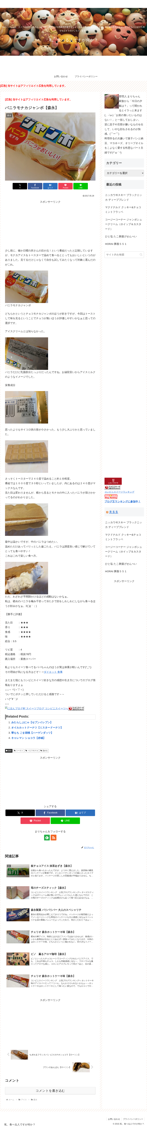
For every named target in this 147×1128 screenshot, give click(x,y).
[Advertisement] (50, 224)
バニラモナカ (33, 751)
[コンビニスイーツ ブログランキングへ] (76, 708)
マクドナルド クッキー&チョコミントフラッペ (123, 209)
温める (45, 751)
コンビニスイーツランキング (119, 492)
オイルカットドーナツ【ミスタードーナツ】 (37, 727)
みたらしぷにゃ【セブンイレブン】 (32, 722)
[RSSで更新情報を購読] (53, 837)
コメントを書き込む (50, 1090)
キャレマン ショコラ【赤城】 (28, 738)
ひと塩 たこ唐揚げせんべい (121, 236)
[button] (141, 254)
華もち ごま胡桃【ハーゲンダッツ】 (32, 732)
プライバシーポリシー (133, 1119)
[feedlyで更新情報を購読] (47, 837)
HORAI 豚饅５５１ (116, 244)
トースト (19, 751)
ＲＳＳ (113, 511)
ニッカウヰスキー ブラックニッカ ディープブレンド (123, 197)
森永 (10, 751)
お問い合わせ (114, 1119)
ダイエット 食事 (53, 672)
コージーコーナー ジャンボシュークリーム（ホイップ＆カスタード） (123, 224)
